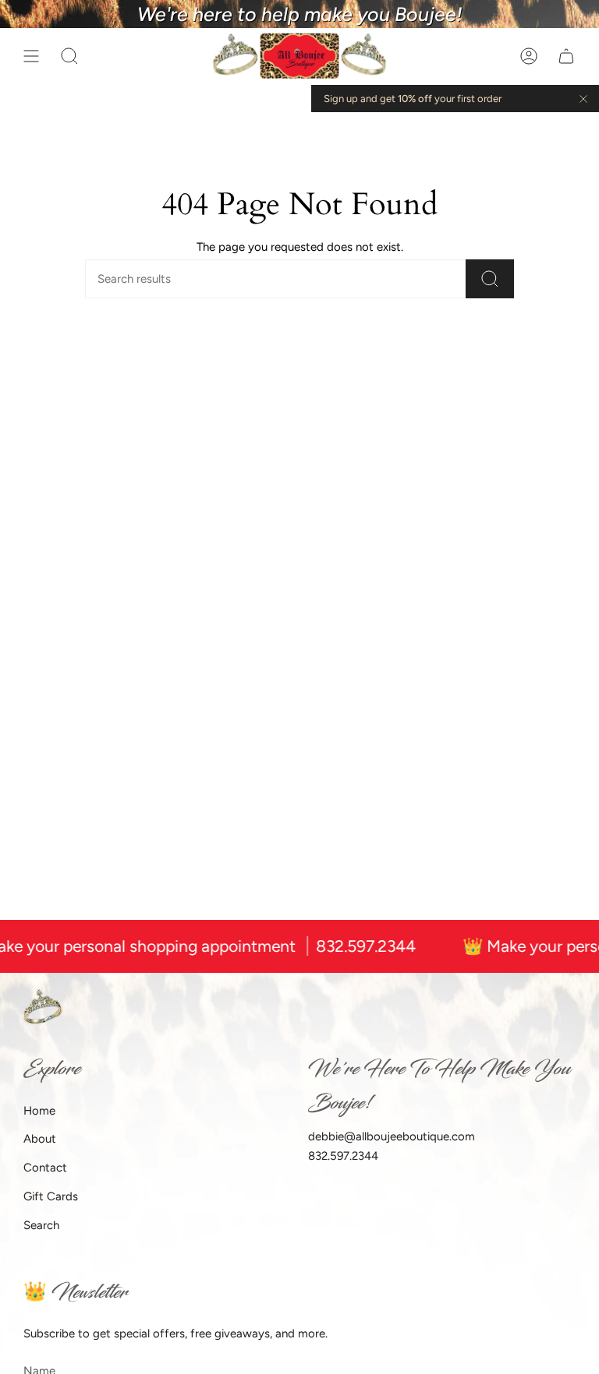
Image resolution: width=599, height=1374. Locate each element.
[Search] (490, 278)
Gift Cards (50, 1196)
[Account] (528, 56)
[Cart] (566, 56)
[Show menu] (31, 56)
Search (41, 1225)
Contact (45, 1168)
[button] (69, 56)
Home (39, 1111)
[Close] (583, 99)
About (39, 1139)
